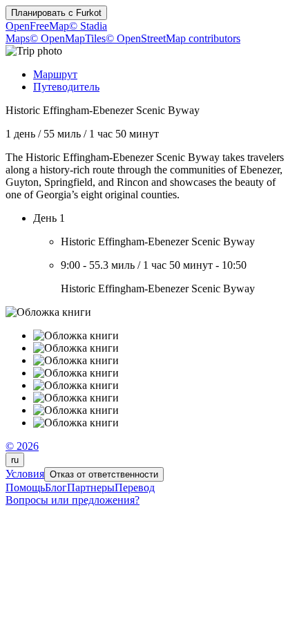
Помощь (25, 487)
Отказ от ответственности (104, 474)
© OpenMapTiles (68, 38)
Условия (25, 474)
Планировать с (56, 13)
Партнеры (91, 487)
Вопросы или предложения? (73, 500)
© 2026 (22, 446)
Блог (56, 487)
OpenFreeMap (37, 26)
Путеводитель (66, 87)
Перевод (135, 487)
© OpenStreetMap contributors (173, 38)
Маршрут (55, 74)
